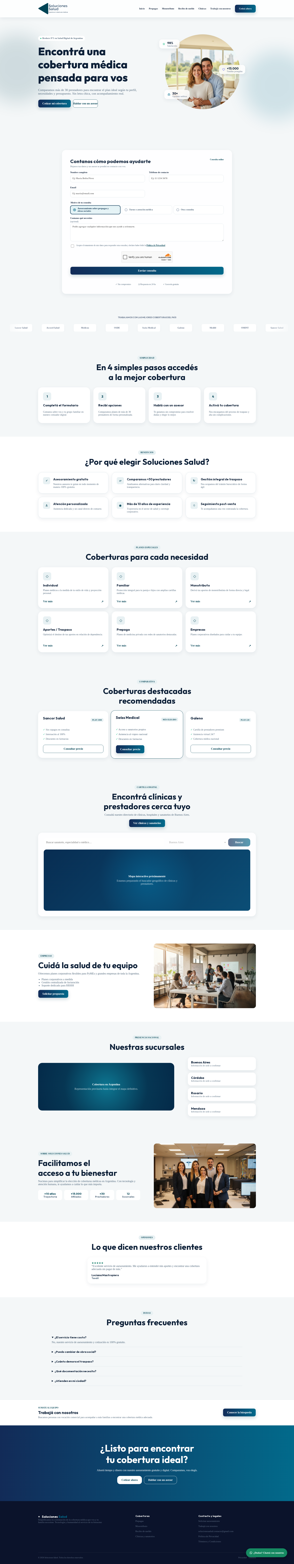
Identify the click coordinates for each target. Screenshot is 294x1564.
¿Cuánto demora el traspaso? (74, 1361)
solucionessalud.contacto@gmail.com (215, 1531)
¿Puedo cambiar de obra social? (75, 1351)
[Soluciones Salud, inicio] (53, 8)
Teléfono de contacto (159, 172)
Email (73, 187)
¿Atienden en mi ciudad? (70, 1381)
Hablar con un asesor (85, 103)
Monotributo (168, 8)
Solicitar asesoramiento (209, 1521)
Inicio (142, 8)
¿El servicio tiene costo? (70, 1337)
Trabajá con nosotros (220, 8)
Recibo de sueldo (186, 8)
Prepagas (153, 8)
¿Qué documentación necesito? (75, 1371)
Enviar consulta (147, 270)
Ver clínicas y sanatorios (147, 823)
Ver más (73, 601)
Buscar (239, 842)
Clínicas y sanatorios (145, 1536)
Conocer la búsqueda (239, 1412)
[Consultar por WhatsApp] (266, 1552)
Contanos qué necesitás (81, 220)
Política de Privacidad (155, 245)
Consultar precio (73, 748)
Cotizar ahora (129, 1479)
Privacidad (242, 1558)
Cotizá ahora (245, 8)
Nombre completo (78, 172)
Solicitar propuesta (53, 993)
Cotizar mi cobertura (54, 103)
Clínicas (202, 8)
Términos (252, 1558)
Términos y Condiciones (209, 1541)
